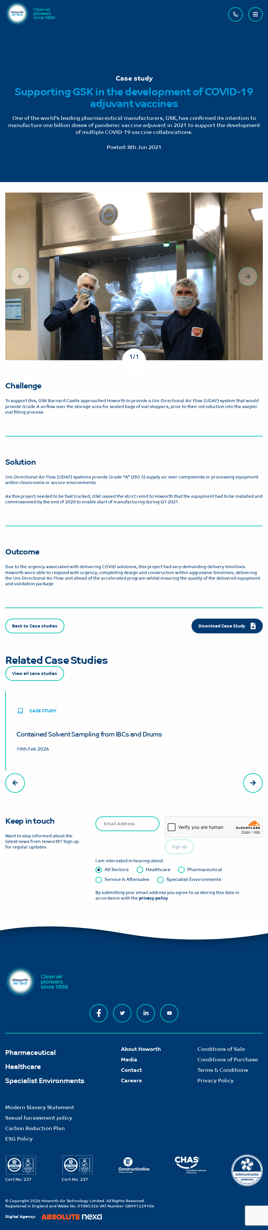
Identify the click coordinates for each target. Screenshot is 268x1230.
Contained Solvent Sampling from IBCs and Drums (89, 734)
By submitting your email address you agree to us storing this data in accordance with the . (167, 895)
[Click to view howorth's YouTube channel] (169, 1013)
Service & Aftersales (127, 879)
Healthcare (158, 869)
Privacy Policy (215, 1080)
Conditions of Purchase (227, 1059)
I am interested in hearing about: (129, 860)
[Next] (248, 276)
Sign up (179, 846)
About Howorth (141, 1049)
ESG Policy (19, 1139)
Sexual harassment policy (38, 1118)
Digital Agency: (20, 1216)
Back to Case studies (35, 626)
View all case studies (34, 673)
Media (129, 1059)
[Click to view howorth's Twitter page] (122, 1013)
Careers (131, 1080)
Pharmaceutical (204, 869)
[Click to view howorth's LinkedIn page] (146, 1013)
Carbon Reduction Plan (35, 1128)
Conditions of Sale (221, 1049)
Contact (131, 1070)
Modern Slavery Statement (39, 1107)
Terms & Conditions (222, 1070)
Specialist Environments (193, 879)
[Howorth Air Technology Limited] (30, 24)
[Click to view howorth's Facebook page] (99, 1013)
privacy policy (153, 898)
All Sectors (117, 869)
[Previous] (20, 276)
